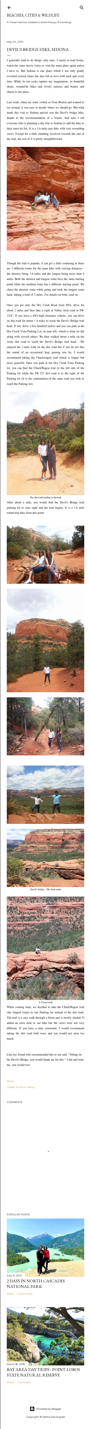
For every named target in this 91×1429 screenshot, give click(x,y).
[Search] (81, 7)
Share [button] (10, 1081)
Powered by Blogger (48, 1408)
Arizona (20, 1087)
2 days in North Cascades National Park (36, 1283)
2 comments (24, 1293)
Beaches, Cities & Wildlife (33, 15)
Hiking (31, 1087)
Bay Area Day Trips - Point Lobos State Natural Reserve (43, 1372)
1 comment (24, 1382)
